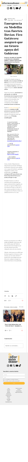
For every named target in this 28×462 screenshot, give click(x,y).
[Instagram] (8, 8)
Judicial (8, 400)
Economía (8, 396)
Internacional (8, 393)
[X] (14, 8)
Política (8, 391)
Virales (8, 397)
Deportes (8, 392)
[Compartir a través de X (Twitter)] (8, 296)
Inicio (8, 388)
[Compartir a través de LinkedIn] (12, 296)
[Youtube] (17, 8)
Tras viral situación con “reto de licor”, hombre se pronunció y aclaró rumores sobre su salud (13, 325)
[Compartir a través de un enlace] (16, 296)
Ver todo (21, 307)
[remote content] (13, 134)
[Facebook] (11, 8)
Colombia (6, 291)
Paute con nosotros (19, 388)
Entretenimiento (8, 395)
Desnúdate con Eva (8, 401)
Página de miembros (18, 392)
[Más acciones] (22, 19)
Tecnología (8, 399)
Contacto (18, 389)
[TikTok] (20, 8)
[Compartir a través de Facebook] (5, 296)
